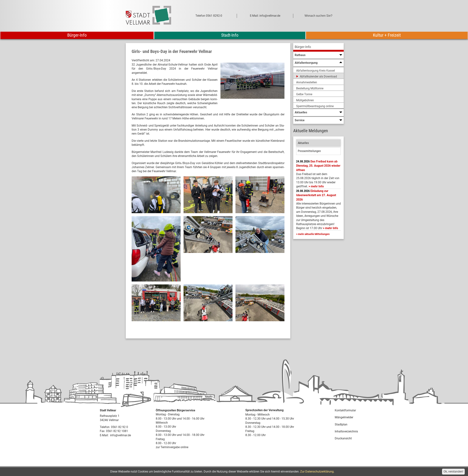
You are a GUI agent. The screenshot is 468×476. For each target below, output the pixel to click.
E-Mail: (104, 435)
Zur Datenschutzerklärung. (317, 471)
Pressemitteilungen (309, 151)
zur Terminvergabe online (172, 447)
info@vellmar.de (120, 435)
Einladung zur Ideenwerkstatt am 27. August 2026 (316, 195)
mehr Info (317, 186)
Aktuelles (303, 143)
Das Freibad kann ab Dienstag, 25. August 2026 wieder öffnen (318, 166)
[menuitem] (318, 47)
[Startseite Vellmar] (152, 16)
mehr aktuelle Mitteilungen (314, 234)
